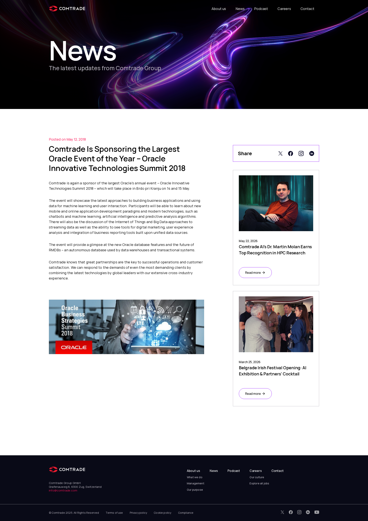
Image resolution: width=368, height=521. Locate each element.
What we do (194, 477)
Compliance (186, 512)
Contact (307, 8)
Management (195, 483)
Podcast (261, 8)
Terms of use (114, 512)
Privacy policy (138, 512)
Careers (284, 8)
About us (219, 8)
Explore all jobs (259, 483)
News (240, 8)
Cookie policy (162, 512)
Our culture (257, 477)
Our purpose (195, 489)
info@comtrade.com (63, 490)
